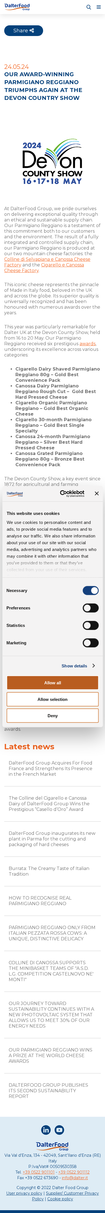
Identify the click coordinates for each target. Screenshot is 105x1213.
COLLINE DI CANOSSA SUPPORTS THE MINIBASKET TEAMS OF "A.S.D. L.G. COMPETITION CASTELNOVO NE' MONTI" (51, 971)
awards (87, 343)
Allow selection (52, 699)
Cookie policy (60, 1198)
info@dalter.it (75, 1177)
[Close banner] (97, 493)
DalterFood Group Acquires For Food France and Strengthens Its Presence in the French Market (50, 768)
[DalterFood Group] (17, 7)
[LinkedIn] (46, 1130)
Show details (74, 665)
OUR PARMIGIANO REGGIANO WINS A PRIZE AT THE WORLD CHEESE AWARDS (50, 1055)
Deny (53, 715)
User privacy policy (24, 1193)
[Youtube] (59, 1130)
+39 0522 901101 (39, 1172)
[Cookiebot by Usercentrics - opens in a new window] (62, 493)
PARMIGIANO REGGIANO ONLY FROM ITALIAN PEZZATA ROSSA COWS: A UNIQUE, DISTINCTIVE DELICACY (52, 933)
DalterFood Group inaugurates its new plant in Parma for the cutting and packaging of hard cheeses (52, 839)
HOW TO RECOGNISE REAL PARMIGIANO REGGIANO (40, 900)
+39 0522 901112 (74, 1172)
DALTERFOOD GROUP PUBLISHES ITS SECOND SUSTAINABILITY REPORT (48, 1090)
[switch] (91, 608)
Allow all (52, 682)
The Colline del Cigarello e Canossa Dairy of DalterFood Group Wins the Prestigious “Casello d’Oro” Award (49, 803)
